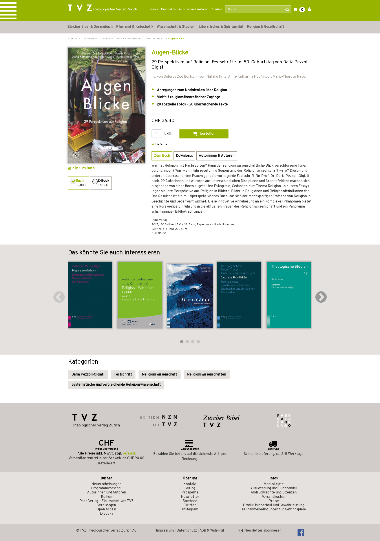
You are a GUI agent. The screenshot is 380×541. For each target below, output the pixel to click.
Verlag (190, 488)
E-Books (106, 514)
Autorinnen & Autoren (193, 9)
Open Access (107, 509)
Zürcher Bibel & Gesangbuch (90, 27)
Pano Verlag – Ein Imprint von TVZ (106, 501)
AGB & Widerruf (211, 530)
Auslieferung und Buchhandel (273, 488)
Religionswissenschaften (206, 374)
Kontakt (217, 9)
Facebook (190, 501)
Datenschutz (187, 530)
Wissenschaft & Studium (176, 27)
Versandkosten (273, 497)
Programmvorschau (106, 488)
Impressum (165, 530)
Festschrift (123, 374)
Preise (274, 501)
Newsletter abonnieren (262, 530)
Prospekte (168, 9)
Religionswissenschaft (159, 374)
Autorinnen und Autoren (106, 492)
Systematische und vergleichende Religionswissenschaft (116, 385)
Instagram (190, 509)
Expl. (168, 134)
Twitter (190, 505)
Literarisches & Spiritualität (221, 27)
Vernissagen (106, 505)
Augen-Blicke (176, 38)
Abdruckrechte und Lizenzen (274, 492)
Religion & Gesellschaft (265, 27)
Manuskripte (274, 484)
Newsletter (190, 497)
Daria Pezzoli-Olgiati (87, 374)
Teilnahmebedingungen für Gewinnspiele (273, 509)
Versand (128, 453)
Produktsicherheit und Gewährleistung (273, 505)
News (154, 9)
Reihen (106, 497)
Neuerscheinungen (106, 484)
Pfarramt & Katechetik (134, 27)
